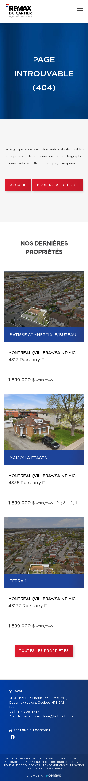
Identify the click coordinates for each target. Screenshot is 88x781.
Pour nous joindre (57, 185)
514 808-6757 (28, 711)
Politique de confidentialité (25, 765)
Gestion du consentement (45, 768)
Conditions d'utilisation (66, 765)
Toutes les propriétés (44, 651)
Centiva (53, 775)
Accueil (18, 185)
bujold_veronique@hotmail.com (48, 716)
